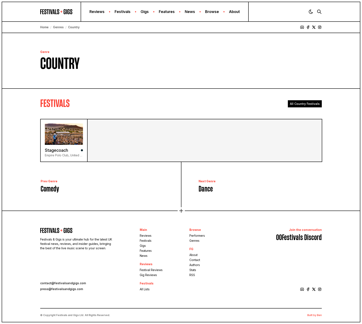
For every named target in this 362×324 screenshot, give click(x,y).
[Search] (319, 12)
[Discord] (302, 27)
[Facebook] (308, 27)
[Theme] (310, 12)
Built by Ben (314, 315)
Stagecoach (56, 150)
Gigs (145, 11)
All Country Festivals (305, 103)
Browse (212, 11)
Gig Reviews (148, 275)
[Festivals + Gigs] (60, 11)
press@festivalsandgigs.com (61, 289)
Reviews (97, 11)
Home (44, 27)
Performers (197, 235)
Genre (44, 52)
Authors (194, 265)
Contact (194, 260)
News (190, 11)
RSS (192, 275)
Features (167, 11)
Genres (58, 27)
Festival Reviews (151, 270)
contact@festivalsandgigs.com (63, 283)
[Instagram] (320, 27)
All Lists (145, 289)
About (234, 11)
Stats (192, 270)
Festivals (123, 11)
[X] (314, 27)
